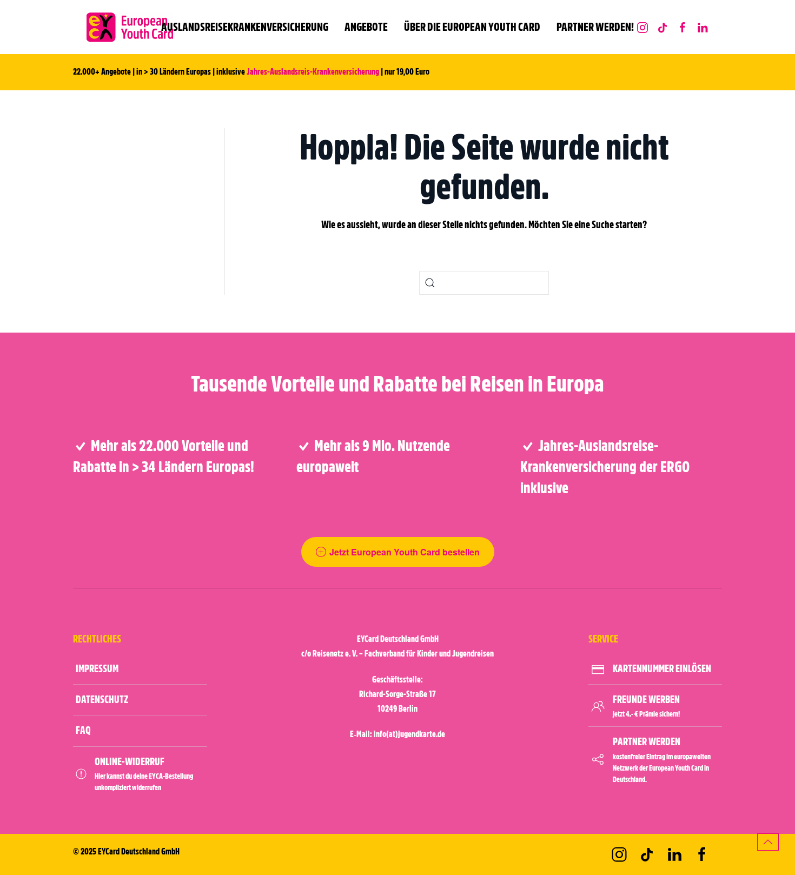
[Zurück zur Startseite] (130, 27)
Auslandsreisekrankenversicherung (244, 26)
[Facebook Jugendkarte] (682, 26)
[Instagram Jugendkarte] (642, 26)
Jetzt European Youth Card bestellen (404, 552)
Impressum (97, 669)
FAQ (83, 730)
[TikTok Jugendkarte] (662, 26)
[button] (768, 842)
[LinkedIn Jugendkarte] (702, 26)
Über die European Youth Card (472, 26)
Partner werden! (595, 26)
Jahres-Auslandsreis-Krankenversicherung (313, 72)
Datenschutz (102, 699)
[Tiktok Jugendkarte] (647, 854)
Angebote (366, 26)
